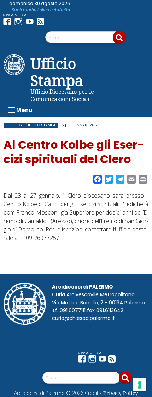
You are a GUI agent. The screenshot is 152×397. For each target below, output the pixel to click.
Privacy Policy (120, 393)
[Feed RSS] (42, 21)
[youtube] (31, 21)
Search (119, 37)
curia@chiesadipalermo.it (83, 318)
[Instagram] (19, 21)
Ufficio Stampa (56, 72)
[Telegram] (53, 21)
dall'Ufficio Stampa (36, 125)
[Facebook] (8, 21)
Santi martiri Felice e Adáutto (41, 9)
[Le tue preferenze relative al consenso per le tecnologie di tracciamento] (139, 384)
